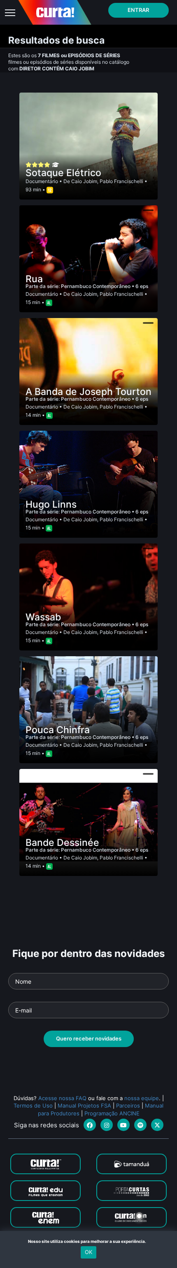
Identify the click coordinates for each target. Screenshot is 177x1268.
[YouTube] (123, 1125)
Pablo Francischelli (121, 181)
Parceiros (128, 1105)
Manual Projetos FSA (84, 1105)
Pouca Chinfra (58, 730)
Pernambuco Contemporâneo (96, 286)
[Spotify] (140, 1125)
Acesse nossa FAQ (62, 1098)
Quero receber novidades (88, 1038)
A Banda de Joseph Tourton (88, 391)
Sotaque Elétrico (63, 173)
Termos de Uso (33, 1105)
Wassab (43, 617)
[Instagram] (106, 1125)
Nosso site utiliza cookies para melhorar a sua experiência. (88, 1241)
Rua (34, 279)
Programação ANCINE (112, 1113)
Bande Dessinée (62, 842)
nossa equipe (141, 1098)
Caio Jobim (84, 181)
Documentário (42, 181)
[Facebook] (90, 1125)
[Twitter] (157, 1125)
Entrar (138, 10)
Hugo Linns (51, 504)
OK (88, 1252)
